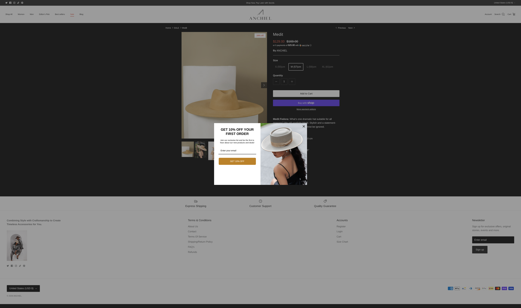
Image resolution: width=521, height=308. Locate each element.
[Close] (304, 126)
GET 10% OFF (237, 161)
